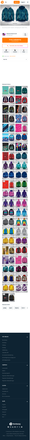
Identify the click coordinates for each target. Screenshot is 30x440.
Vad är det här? (12, 56)
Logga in (23, 2)
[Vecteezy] (2, 2)
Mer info (5, 58)
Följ (25, 35)
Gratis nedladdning (15, 40)
